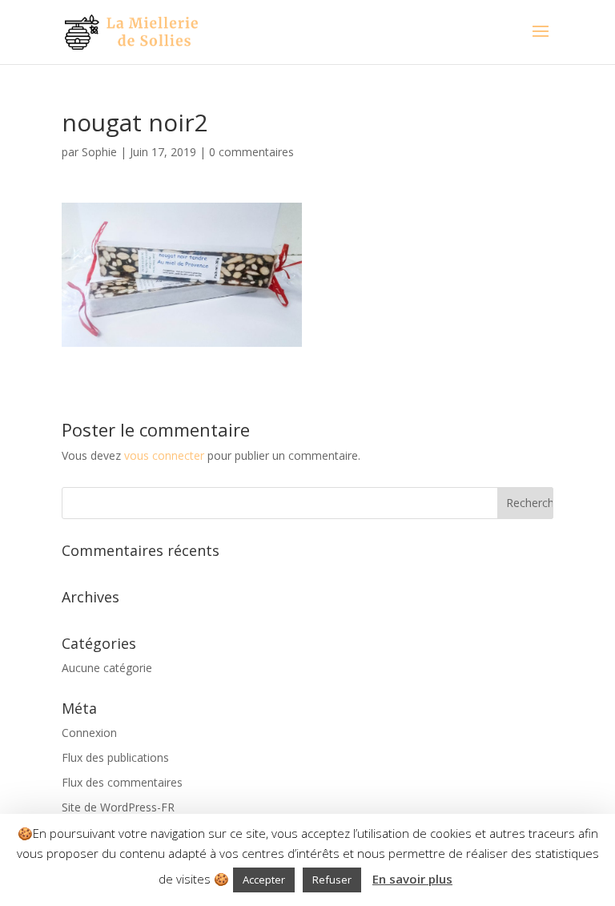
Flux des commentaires (122, 782)
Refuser (332, 879)
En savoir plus (412, 879)
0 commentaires (251, 151)
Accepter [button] (264, 879)
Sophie (99, 151)
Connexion (89, 732)
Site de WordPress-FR (118, 807)
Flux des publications (115, 757)
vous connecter (164, 455)
